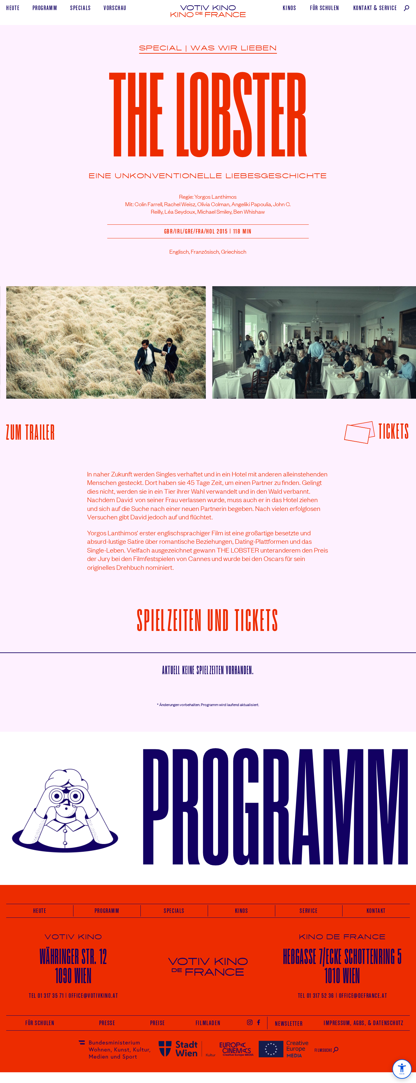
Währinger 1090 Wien (73, 966)
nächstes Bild (395, 338)
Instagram (249, 1022)
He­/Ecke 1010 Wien (342, 966)
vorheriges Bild (22, 338)
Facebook (258, 1022)
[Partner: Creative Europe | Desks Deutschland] (283, 1048)
